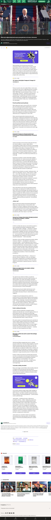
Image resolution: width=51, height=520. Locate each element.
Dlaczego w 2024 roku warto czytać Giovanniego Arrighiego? (25, 334)
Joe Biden (25, 438)
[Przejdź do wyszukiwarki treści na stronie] (45, 4)
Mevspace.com (25, 515)
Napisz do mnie (25, 431)
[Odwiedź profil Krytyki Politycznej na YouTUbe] (11, 513)
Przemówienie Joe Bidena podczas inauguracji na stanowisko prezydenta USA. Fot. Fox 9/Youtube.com (1, 33)
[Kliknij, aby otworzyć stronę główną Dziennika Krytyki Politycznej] (25, 518)
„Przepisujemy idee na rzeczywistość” (7, 508)
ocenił (27, 209)
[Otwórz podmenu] (49, 508)
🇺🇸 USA (14, 441)
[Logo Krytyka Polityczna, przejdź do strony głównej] (6, 4)
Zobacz (7, 473)
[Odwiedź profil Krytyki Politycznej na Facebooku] (6, 513)
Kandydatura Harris (31, 409)
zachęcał (27, 239)
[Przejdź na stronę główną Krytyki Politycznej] (6, 504)
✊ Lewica (30, 439)
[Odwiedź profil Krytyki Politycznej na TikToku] (9, 513)
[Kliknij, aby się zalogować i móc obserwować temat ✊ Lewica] (32, 439)
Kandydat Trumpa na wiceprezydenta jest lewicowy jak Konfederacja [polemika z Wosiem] (25, 134)
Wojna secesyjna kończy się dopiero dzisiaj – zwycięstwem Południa (24, 269)
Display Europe (19, 438)
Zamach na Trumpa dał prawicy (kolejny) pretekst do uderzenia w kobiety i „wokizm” (25, 218)
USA (1, 35)
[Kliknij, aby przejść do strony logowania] (49, 4)
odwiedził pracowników (20, 227)
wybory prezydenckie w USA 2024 (19, 439)
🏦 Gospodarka (21, 441)
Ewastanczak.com (33, 515)
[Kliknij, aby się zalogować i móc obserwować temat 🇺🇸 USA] (16, 441)
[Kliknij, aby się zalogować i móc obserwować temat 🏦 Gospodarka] (25, 441)
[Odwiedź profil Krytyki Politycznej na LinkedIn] (13, 513)
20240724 (18, 443)
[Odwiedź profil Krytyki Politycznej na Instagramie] (7, 513)
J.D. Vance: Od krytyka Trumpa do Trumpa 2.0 (24, 80)
